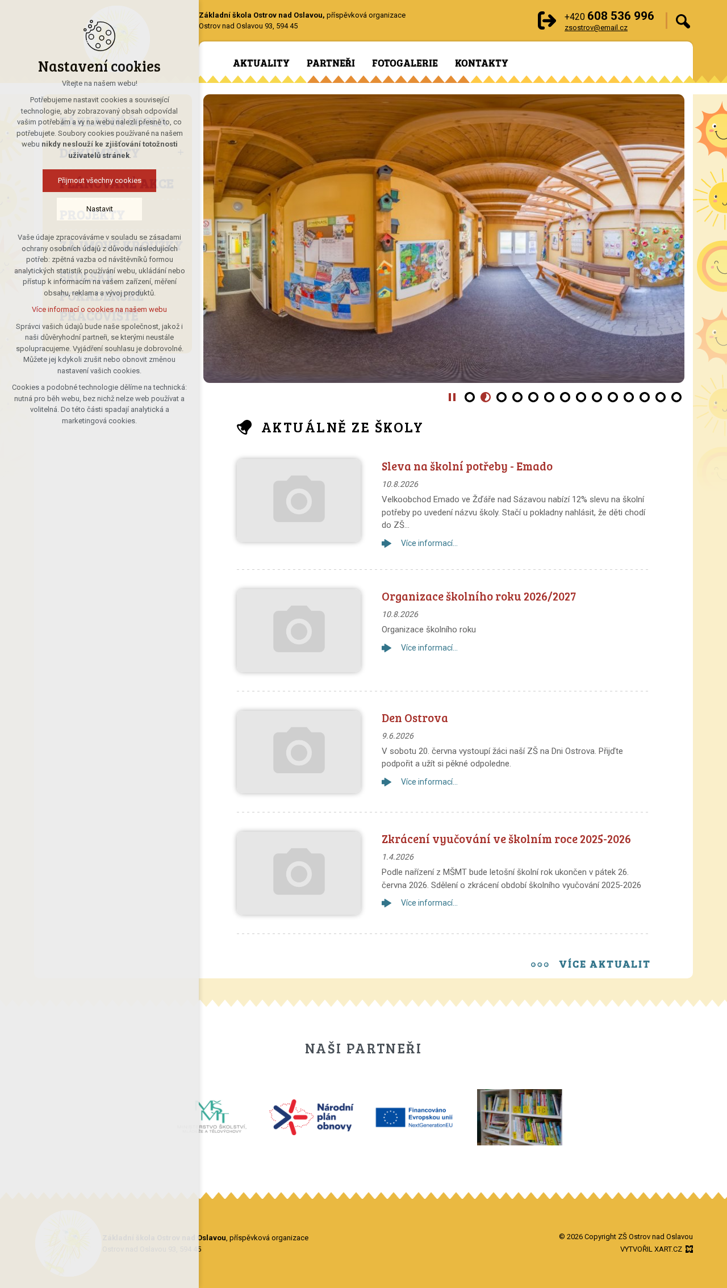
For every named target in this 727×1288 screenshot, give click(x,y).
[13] (660, 397)
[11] (629, 397)
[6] (549, 397)
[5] (533, 397)
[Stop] (452, 397)
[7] (565, 397)
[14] (676, 397)
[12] (645, 397)
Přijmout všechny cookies (99, 180)
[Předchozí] (667, 239)
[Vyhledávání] (683, 20)
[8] (581, 397)
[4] (517, 397)
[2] (486, 397)
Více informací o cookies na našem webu (99, 309)
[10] (613, 397)
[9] (597, 397)
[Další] (220, 239)
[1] (470, 397)
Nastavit (99, 209)
